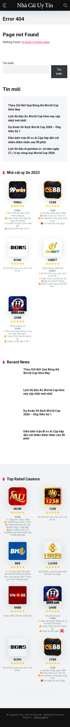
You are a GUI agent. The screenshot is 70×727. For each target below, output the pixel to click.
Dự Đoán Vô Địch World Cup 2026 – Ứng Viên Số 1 (34, 129)
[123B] (53, 504)
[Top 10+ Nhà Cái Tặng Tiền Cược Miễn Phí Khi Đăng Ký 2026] (35, 5)
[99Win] (18, 198)
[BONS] (18, 255)
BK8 (17, 563)
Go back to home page (36, 42)
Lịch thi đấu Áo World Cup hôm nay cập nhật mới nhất (34, 118)
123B (52, 509)
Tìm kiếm (8, 63)
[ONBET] (53, 255)
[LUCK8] (53, 559)
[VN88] (18, 603)
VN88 (17, 607)
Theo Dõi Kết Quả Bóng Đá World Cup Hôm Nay (33, 107)
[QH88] (18, 313)
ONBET (52, 260)
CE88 (52, 202)
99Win (17, 202)
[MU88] (18, 504)
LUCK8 (52, 563)
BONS (17, 260)
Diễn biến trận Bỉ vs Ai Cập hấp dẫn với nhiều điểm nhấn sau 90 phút (33, 140)
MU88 (17, 509)
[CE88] (53, 198)
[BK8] (18, 559)
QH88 (17, 317)
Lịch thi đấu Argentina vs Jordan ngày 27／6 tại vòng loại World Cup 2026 (33, 151)
